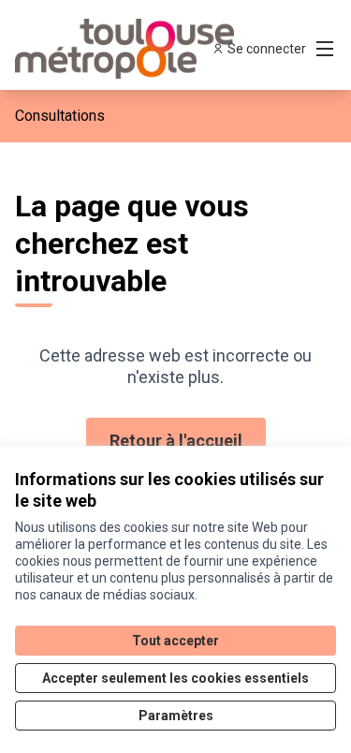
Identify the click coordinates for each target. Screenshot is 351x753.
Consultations (60, 116)
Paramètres (176, 715)
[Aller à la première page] (133, 49)
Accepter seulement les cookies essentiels (175, 678)
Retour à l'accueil (176, 440)
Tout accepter (175, 640)
